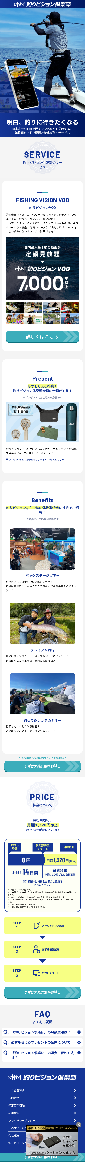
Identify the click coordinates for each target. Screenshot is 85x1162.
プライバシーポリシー (21, 1120)
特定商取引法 (16, 1105)
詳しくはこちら (42, 336)
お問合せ (13, 1098)
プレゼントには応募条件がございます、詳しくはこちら (36, 459)
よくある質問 (16, 1090)
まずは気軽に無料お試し (42, 766)
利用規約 (13, 1113)
